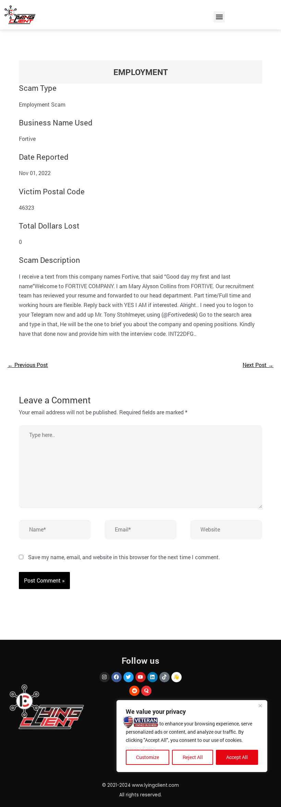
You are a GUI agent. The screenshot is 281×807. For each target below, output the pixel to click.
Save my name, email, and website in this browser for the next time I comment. (124, 557)
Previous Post (28, 364)
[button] (219, 17)
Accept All (237, 757)
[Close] (260, 706)
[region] (192, 736)
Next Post (258, 364)
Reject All (193, 757)
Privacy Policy (140, 748)
